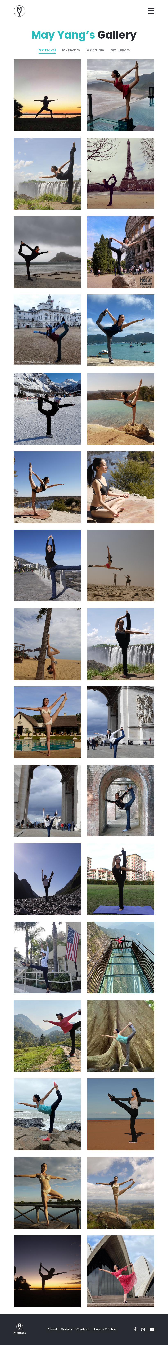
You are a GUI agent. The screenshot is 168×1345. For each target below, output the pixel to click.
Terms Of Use (105, 1329)
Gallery (67, 1329)
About (52, 1329)
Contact (83, 1329)
